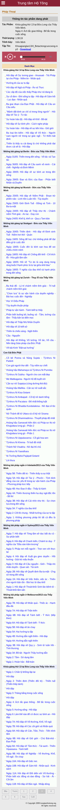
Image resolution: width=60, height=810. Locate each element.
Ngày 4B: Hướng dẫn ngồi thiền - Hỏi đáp (27, 636)
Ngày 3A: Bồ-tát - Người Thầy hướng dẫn (27, 653)
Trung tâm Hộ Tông (32, 3)
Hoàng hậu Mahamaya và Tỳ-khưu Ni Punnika (29, 370)
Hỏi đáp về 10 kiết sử (16, 326)
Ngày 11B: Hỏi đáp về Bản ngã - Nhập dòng (28, 784)
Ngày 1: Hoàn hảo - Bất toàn (20, 662)
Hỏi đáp (10, 676)
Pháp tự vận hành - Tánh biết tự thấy (24, 310)
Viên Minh (20, 42)
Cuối (33, 797)
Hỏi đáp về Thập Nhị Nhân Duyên (23, 322)
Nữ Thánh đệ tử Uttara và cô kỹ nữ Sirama (27, 413)
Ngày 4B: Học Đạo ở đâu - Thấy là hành (26, 488)
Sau (23, 797)
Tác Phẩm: (7, 24)
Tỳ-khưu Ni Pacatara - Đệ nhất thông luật (26, 401)
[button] (5, 56)
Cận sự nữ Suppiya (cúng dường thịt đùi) (26, 383)
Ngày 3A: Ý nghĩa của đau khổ (21, 508)
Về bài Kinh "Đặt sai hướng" (20, 348)
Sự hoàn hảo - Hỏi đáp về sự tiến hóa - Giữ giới (30, 128)
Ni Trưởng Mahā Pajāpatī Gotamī (22, 456)
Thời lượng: (8, 38)
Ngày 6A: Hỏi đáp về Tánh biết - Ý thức (25, 623)
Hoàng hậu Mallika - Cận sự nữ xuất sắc (26, 388)
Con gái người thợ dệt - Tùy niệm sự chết (26, 365)
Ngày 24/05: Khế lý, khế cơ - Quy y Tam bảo (28, 218)
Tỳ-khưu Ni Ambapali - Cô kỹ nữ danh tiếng (27, 397)
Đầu (5, 791)
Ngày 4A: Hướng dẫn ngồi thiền (22, 641)
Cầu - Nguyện (13, 335)
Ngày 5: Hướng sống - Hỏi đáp (21, 710)
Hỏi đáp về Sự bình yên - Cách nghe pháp (27, 124)
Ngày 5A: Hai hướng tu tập (19, 632)
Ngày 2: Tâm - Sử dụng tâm (20, 657)
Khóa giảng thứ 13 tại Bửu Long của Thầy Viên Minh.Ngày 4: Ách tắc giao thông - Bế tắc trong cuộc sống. (36, 29)
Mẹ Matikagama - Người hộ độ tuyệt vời (26, 379)
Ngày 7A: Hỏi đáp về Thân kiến (21, 610)
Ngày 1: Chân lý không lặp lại (20, 672)
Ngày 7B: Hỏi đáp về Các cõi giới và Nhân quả (29, 726)
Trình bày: (7, 42)
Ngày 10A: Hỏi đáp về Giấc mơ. (22, 761)
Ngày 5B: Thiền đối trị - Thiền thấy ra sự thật (28, 473)
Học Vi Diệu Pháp (15, 301)
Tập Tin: (6, 46)
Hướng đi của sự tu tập (17, 83)
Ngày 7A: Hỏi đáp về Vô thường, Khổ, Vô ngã (28, 722)
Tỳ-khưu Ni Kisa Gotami (18, 392)
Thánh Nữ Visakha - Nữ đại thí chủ (23, 447)
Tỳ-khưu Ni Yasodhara (17, 451)
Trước (15, 791)
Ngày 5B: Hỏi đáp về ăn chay (20, 627)
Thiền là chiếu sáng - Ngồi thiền (22, 331)
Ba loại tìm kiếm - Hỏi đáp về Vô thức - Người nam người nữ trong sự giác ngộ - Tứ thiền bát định (30, 136)
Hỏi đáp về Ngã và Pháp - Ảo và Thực (25, 87)
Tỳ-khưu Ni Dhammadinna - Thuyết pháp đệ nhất (30, 418)
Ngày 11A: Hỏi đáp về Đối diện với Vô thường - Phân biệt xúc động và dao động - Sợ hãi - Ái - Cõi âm (30, 776)
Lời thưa (10, 460)
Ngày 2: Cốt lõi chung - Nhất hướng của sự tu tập (30, 513)
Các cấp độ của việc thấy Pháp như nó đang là (29, 92)
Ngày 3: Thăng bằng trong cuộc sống (24, 693)
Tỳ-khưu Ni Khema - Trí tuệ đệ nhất (23, 442)
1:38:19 (19, 38)
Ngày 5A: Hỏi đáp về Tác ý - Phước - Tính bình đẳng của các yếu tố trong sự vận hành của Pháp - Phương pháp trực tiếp (30, 481)
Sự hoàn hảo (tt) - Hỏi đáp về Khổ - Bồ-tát (26, 119)
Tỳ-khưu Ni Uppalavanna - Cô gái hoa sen (27, 438)
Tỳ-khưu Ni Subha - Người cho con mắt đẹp (28, 374)
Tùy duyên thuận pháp (17, 305)
